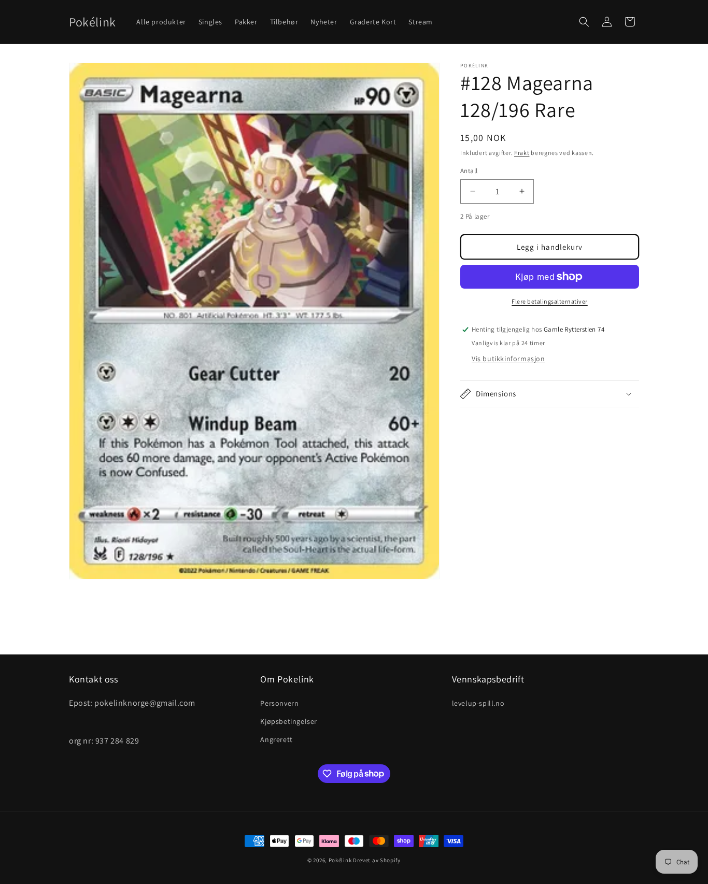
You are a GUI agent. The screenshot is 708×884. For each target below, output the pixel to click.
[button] (584, 21)
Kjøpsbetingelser (288, 720)
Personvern (279, 702)
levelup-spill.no (478, 702)
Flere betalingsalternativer (550, 301)
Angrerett (276, 739)
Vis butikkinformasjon (508, 358)
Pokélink (340, 860)
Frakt (522, 152)
